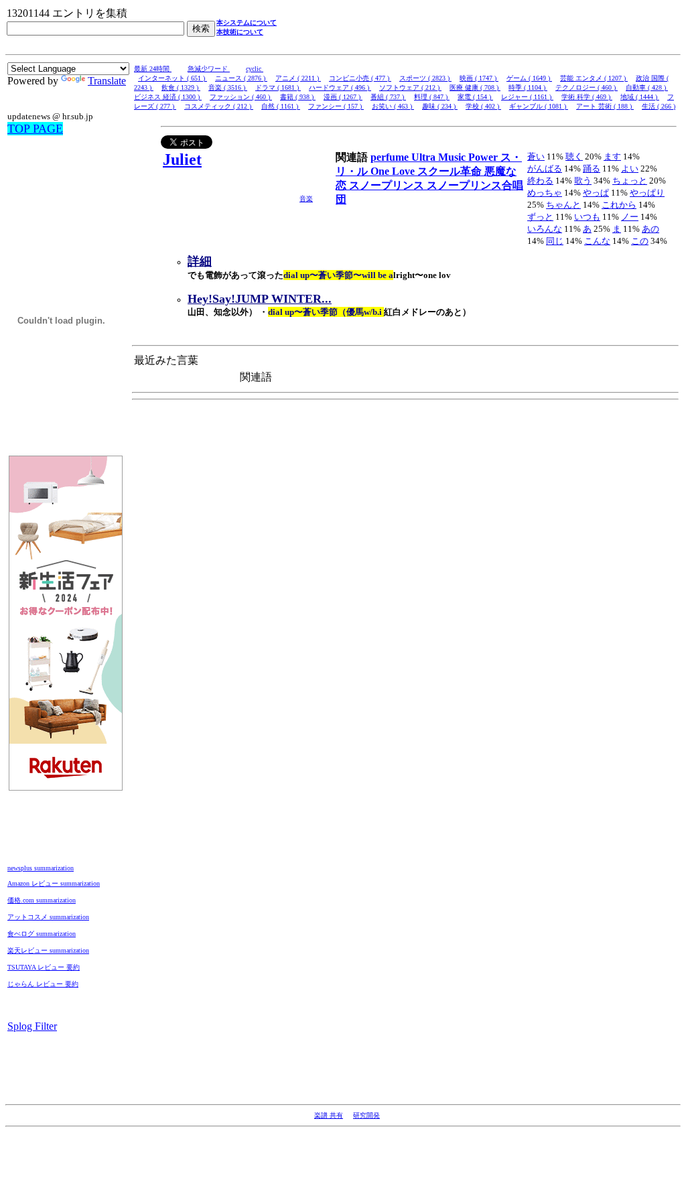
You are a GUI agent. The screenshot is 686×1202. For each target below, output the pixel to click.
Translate (107, 80)
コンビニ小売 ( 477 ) (360, 78)
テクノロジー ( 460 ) (586, 87)
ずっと (540, 217)
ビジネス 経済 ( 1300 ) (168, 97)
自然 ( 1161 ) (280, 106)
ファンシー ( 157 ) (336, 106)
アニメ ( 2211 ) (298, 78)
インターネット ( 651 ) (172, 78)
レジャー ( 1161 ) (527, 97)
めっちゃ (544, 193)
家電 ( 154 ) (475, 97)
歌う (583, 181)
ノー (629, 217)
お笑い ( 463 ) (393, 106)
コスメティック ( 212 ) (218, 106)
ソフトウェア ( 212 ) (410, 87)
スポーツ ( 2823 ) (425, 78)
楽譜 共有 (328, 1115)
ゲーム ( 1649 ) (529, 78)
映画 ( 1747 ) (479, 78)
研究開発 (366, 1115)
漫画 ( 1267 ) (343, 97)
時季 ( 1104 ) (527, 87)
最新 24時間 (153, 68)
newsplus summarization (40, 868)
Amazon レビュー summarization (53, 883)
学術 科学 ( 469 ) (586, 97)
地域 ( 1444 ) (639, 97)
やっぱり (647, 193)
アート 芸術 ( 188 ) (605, 106)
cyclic (254, 68)
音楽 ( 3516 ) (227, 87)
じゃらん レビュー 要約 (42, 984)
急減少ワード (209, 68)
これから (619, 205)
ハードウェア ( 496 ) (340, 87)
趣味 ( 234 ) (440, 106)
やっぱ (596, 193)
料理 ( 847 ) (432, 97)
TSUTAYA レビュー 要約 (43, 967)
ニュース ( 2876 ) (241, 78)
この (639, 241)
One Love (393, 171)
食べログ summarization (41, 933)
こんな (597, 241)
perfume (390, 157)
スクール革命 (450, 171)
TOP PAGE (35, 128)
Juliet (182, 159)
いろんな (544, 229)
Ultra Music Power (455, 157)
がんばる (544, 168)
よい (629, 168)
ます (612, 156)
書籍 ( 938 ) (298, 97)
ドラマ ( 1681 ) (278, 87)
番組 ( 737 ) (388, 97)
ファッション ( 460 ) (241, 97)
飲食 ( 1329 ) (180, 87)
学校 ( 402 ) (483, 106)
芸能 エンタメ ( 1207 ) (594, 78)
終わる (540, 181)
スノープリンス (388, 185)
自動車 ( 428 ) (647, 87)
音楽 (306, 198)
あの (650, 229)
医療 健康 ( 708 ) (475, 87)
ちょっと (629, 181)
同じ (554, 241)
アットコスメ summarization (48, 917)
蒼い (536, 156)
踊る (591, 168)
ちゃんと (563, 205)
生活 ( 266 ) (658, 106)
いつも (587, 217)
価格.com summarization (41, 900)
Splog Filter (32, 1026)
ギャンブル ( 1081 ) (538, 106)
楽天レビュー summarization (48, 950)
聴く (574, 156)
